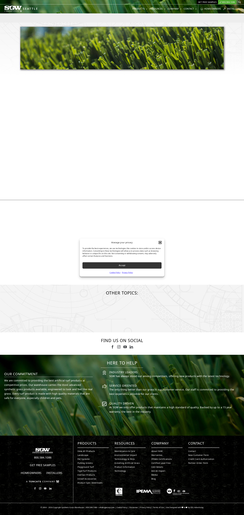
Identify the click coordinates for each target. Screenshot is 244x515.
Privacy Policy (127, 272)
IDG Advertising (196, 507)
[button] (160, 242)
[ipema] (148, 489)
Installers (54, 473)
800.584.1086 (43, 457)
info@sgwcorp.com (106, 507)
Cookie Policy (115, 272)
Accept (122, 265)
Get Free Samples (42, 465)
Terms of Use (158, 507)
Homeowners (31, 473)
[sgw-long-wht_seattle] (22, 6)
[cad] (119, 489)
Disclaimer (133, 507)
